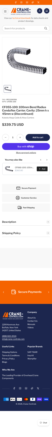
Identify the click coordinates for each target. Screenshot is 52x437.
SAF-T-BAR (32, 352)
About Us (31, 318)
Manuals (31, 324)
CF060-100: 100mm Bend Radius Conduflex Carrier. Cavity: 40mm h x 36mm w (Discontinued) (25, 167)
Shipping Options (9, 352)
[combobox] (26, 28)
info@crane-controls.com (13, 339)
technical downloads (21, 18)
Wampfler (31, 358)
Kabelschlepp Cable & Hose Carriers (18, 117)
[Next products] (47, 160)
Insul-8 (30, 355)
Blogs (4, 362)
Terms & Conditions (11, 355)
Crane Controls (29, 404)
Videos (30, 327)
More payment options (26, 152)
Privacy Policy (8, 358)
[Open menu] (5, 11)
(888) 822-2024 (9, 336)
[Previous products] (41, 160)
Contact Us (32, 321)
